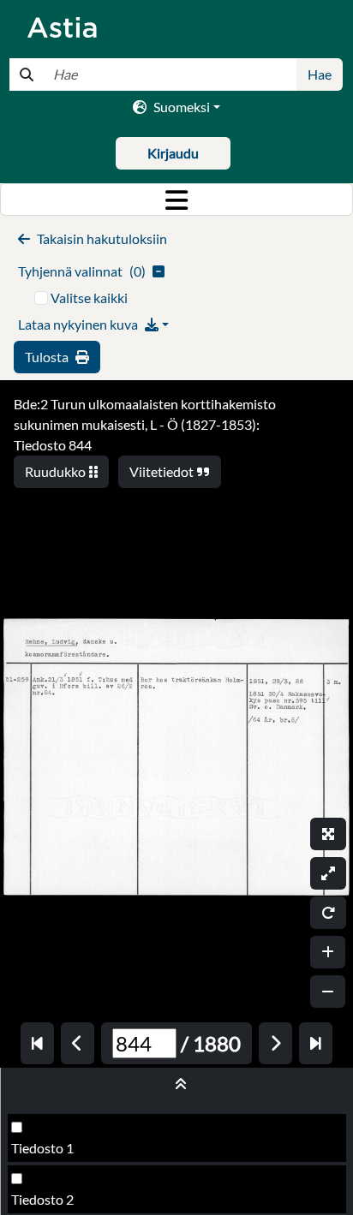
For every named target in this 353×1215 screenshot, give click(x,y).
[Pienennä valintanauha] (177, 1084)
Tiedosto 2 (42, 1199)
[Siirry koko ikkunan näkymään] (328, 834)
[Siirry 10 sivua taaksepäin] (37, 1043)
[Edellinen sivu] (77, 1043)
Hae (320, 74)
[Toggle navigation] (176, 199)
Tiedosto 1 (42, 1148)
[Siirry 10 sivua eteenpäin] (315, 1043)
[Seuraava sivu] (275, 1043)
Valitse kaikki (89, 297)
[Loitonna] (327, 991)
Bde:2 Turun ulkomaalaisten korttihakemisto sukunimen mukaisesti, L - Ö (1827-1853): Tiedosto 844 (145, 424)
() (82, 271)
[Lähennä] (327, 952)
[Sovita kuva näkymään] (328, 873)
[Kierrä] (328, 912)
